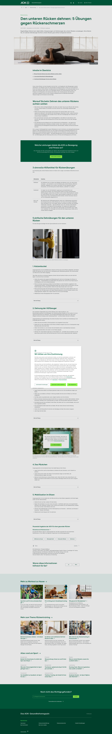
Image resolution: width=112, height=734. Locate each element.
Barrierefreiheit (63, 379)
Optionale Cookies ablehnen (58, 384)
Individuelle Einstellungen (42, 384)
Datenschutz (69, 376)
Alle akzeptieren (72, 384)
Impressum (54, 379)
